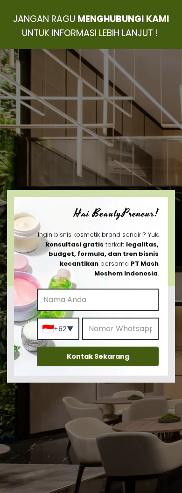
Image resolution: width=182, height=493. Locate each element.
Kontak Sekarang (98, 356)
